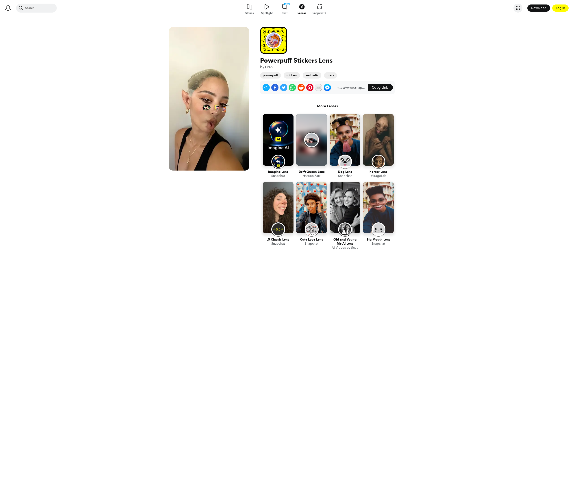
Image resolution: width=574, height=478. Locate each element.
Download (538, 8)
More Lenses (327, 106)
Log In (560, 8)
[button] (266, 87)
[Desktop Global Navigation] (8, 8)
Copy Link (380, 87)
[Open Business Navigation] (517, 8)
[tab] (327, 106)
